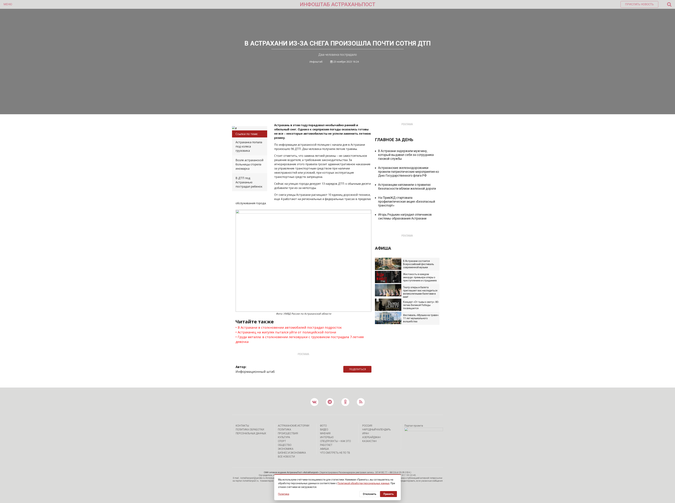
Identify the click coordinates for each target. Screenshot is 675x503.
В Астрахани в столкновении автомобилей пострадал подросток (290, 327)
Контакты (242, 425)
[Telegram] (373, 369)
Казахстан (369, 441)
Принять (388, 494)
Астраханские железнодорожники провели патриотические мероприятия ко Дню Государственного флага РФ (408, 171)
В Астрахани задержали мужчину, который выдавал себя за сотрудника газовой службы (406, 154)
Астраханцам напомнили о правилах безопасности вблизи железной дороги (407, 186)
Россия (367, 425)
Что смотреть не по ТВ (335, 452)
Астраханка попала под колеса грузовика (249, 146)
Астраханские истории (293, 425)
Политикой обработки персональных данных (364, 483)
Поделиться (357, 369)
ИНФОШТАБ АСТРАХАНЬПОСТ (337, 4)
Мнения (325, 433)
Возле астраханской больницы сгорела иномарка (249, 164)
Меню (8, 4)
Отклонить (369, 494)
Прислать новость (639, 4)
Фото (323, 425)
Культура (284, 437)
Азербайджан (371, 437)
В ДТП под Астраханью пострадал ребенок (249, 182)
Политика (284, 429)
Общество (284, 445)
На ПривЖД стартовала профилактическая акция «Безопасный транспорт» (406, 201)
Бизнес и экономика (292, 452)
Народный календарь (376, 429)
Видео (324, 429)
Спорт (282, 441)
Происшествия (288, 433)
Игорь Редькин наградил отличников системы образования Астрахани (405, 216)
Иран (365, 433)
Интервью (327, 437)
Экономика (285, 448)
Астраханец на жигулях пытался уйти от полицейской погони (287, 332)
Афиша (324, 448)
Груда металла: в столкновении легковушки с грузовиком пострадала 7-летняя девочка (300, 339)
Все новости (286, 456)
